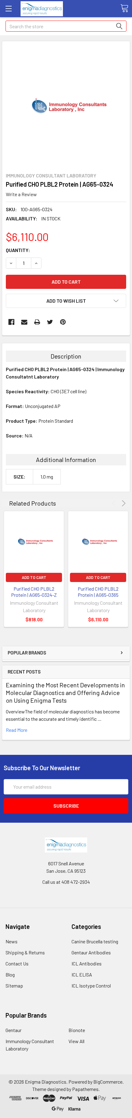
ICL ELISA (82, 974)
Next (122, 503)
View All (76, 1041)
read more (16, 730)
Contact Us (17, 963)
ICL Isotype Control (91, 985)
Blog (10, 974)
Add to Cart (34, 577)
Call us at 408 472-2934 (66, 882)
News (11, 941)
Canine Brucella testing (95, 941)
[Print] (37, 322)
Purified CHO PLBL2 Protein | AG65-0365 (98, 592)
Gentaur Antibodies (91, 952)
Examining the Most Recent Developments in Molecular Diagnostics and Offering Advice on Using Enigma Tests (65, 692)
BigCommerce (107, 1082)
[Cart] (124, 8)
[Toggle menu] (8, 8)
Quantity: (18, 250)
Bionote (76, 1030)
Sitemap (14, 985)
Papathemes (85, 1089)
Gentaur (13, 1030)
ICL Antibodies (87, 963)
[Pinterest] (62, 322)
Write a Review (21, 194)
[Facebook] (11, 322)
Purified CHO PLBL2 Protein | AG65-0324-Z (34, 592)
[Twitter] (50, 322)
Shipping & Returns (25, 952)
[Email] (24, 322)
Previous (115, 503)
